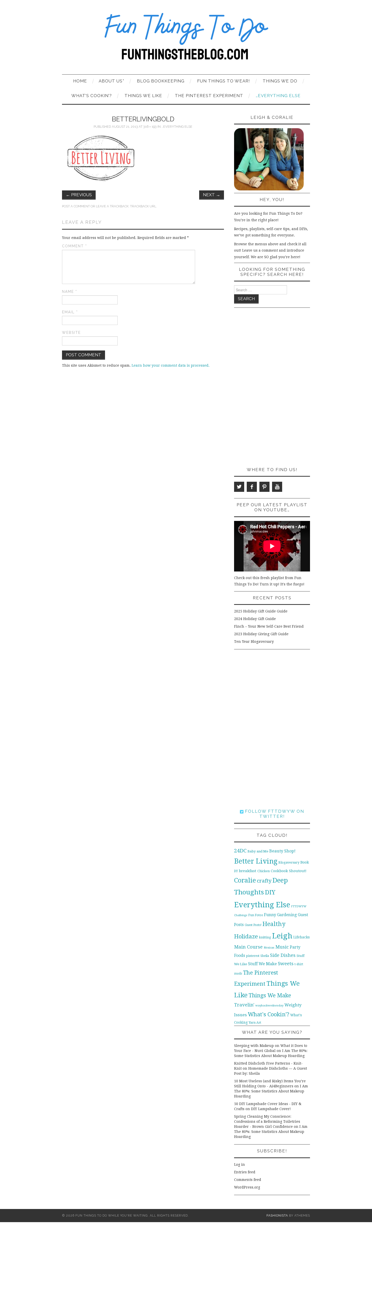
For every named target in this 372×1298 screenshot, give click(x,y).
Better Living (255, 861)
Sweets (286, 963)
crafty (264, 881)
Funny (270, 914)
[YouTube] (277, 487)
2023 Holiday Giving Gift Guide (261, 634)
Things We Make (270, 995)
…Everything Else (278, 95)
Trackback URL (143, 206)
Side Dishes (283, 955)
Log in (239, 1164)
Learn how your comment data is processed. (171, 365)
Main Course (248, 947)
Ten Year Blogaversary (254, 642)
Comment (74, 246)
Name (69, 292)
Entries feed (244, 1172)
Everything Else (262, 904)
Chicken (263, 871)
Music (282, 947)
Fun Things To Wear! (223, 80)
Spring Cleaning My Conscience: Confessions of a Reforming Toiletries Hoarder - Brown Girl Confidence (267, 1121)
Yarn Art (255, 1022)
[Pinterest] (264, 487)
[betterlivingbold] (102, 158)
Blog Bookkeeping (160, 80)
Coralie (245, 880)
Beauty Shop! (282, 851)
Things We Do (280, 80)
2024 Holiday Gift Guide (255, 619)
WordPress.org (247, 1187)
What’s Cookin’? (91, 95)
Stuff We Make (262, 963)
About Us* (111, 80)
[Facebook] (252, 487)
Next (211, 194)
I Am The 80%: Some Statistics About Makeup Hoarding (271, 1091)
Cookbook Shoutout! (288, 871)
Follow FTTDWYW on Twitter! (273, 814)
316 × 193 (150, 126)
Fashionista (277, 1215)
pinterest (252, 956)
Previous (79, 194)
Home (80, 80)
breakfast (247, 871)
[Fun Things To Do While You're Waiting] (186, 39)
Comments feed (247, 1180)
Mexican (269, 947)
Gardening (287, 915)
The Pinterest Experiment (209, 95)
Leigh (282, 936)
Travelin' (244, 1004)
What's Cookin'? (268, 1014)
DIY (270, 892)
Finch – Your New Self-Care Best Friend (269, 626)
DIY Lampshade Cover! (271, 1109)
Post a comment (76, 206)
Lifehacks (301, 937)
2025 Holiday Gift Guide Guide (260, 611)
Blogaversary (288, 862)
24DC (240, 851)
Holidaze (246, 936)
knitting (265, 937)
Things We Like (143, 95)
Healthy (273, 924)
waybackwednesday (269, 1005)
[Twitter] (239, 487)
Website (71, 333)
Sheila (264, 956)
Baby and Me (257, 851)
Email (70, 312)
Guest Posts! (253, 925)
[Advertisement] (272, 387)
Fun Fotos (255, 915)
